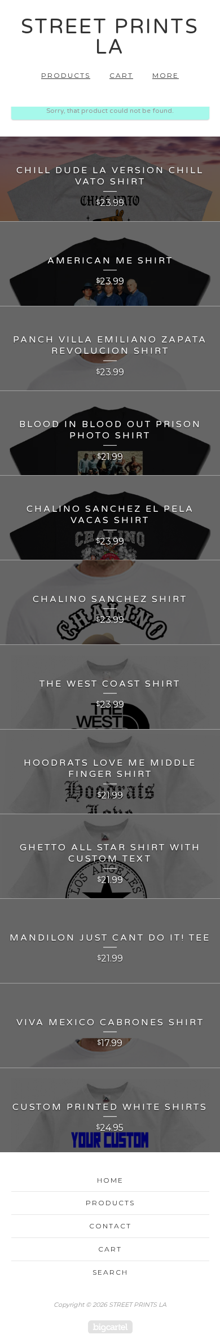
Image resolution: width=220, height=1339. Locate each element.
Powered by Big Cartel (110, 1326)
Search (110, 1272)
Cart (121, 75)
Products (65, 75)
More (165, 75)
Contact (110, 1226)
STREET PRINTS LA (110, 37)
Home (110, 1180)
